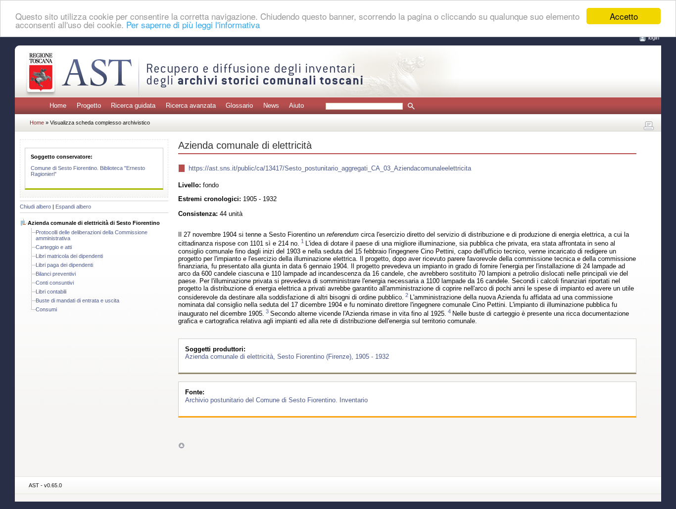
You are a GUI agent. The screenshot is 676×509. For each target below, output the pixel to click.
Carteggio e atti (54, 247)
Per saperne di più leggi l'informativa (193, 25)
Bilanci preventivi (56, 274)
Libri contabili (51, 292)
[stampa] (649, 126)
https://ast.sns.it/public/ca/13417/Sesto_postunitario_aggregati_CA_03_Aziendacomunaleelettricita (330, 168)
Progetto (89, 105)
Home (57, 105)
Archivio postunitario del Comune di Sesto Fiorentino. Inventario (276, 399)
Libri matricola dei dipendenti (69, 256)
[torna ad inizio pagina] (181, 445)
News (271, 105)
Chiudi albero (35, 207)
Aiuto (296, 105)
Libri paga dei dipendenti (64, 265)
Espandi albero (73, 207)
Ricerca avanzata (191, 105)
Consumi (46, 309)
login (653, 38)
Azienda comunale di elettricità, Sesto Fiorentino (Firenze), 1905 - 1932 (287, 356)
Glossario (239, 105)
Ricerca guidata (133, 105)
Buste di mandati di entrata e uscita (77, 300)
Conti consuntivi (55, 283)
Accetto (624, 16)
